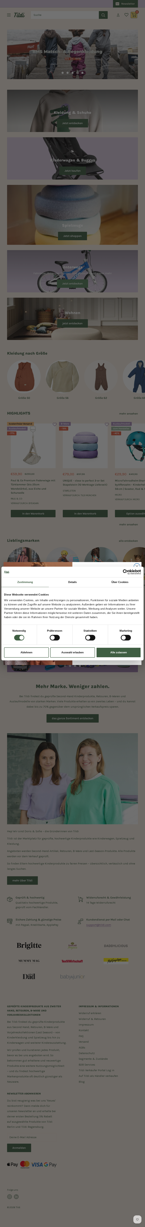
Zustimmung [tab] (25, 582)
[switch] (55, 637)
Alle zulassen (118, 652)
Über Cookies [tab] (119, 582)
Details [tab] (72, 582)
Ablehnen (26, 652)
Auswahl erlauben (72, 652)
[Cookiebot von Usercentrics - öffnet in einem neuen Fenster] (125, 572)
